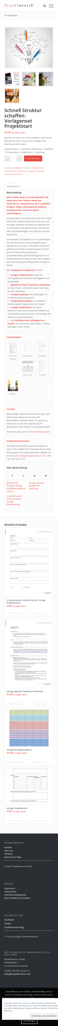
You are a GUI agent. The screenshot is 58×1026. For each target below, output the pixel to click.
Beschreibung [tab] (13, 186)
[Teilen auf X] (23, 475)
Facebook (9, 919)
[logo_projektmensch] (19, 5)
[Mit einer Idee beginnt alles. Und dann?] (29, 48)
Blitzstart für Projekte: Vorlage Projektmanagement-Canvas (16, 487)
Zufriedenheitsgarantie (39, 431)
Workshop (19, 174)
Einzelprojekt (17, 168)
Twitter (7, 923)
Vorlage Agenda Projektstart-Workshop (36, 486)
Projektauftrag (9, 171)
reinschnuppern (14, 213)
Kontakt (8, 847)
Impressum (9, 888)
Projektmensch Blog (14, 927)
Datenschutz (10, 891)
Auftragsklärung (38, 168)
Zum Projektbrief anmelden (17, 898)
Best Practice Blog (12, 857)
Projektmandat (21, 171)
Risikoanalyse (9, 174)
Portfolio (8, 854)
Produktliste (10, 15)
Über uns (8, 850)
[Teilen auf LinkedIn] (34, 475)
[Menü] (50, 5)
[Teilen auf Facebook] (12, 475)
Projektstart (31, 171)
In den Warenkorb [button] (18, 613)
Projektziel (40, 171)
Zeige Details (40, 613)
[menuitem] (43, 5)
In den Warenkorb (33, 158)
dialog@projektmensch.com (32, 455)
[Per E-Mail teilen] (45, 475)
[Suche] (43, 5)
